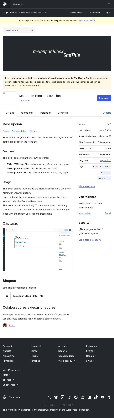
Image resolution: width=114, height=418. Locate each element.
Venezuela (14, 397)
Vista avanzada (87, 186)
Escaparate (36, 346)
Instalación (45, 112)
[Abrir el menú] (109, 4)
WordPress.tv (66, 360)
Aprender (63, 346)
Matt (7, 374)
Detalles (10, 112)
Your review (85, 213)
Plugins (34, 356)
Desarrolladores (66, 356)
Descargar (104, 98)
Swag (90, 360)
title (108, 178)
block (95, 167)
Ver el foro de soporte (90, 239)
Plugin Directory (10, 12)
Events (89, 350)
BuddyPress (10, 384)
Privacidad (8, 360)
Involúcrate (92, 346)
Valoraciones (27, 112)
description (105, 172)
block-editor (105, 167)
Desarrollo (63, 112)
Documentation (19, 131)
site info (101, 178)
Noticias (7, 350)
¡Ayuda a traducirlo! (86, 20)
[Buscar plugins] (32, 30)
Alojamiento (9, 356)
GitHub (33, 131)
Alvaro (26, 100)
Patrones (35, 360)
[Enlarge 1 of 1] (69, 232)
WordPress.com (12, 370)
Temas (34, 350)
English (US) (105, 160)
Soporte (107, 112)
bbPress (8, 379)
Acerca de (8, 346)
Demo (6, 131)
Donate (91, 356)
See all (108, 213)
